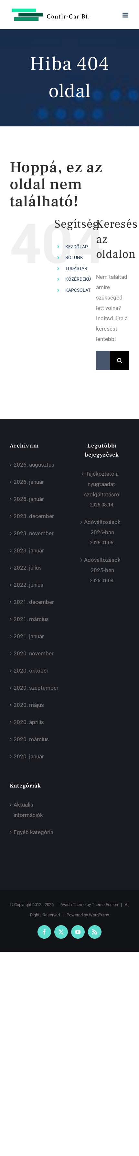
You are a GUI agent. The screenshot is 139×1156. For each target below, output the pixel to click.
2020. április (29, 722)
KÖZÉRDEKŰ (78, 279)
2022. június (28, 585)
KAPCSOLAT (78, 290)
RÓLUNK (74, 257)
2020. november (34, 653)
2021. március (31, 619)
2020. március (31, 739)
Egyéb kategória (33, 832)
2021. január (29, 636)
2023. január (29, 550)
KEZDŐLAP (76, 246)
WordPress (99, 914)
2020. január (29, 756)
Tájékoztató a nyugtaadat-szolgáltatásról (102, 484)
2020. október (31, 670)
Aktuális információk (28, 809)
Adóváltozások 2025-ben (102, 565)
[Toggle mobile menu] (126, 15)
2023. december (34, 516)
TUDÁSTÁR (76, 268)
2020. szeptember (36, 688)
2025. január (29, 499)
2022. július (28, 567)
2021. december (34, 602)
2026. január (29, 482)
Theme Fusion (105, 904)
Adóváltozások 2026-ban (102, 527)
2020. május (29, 705)
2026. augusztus (34, 464)
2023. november (34, 533)
